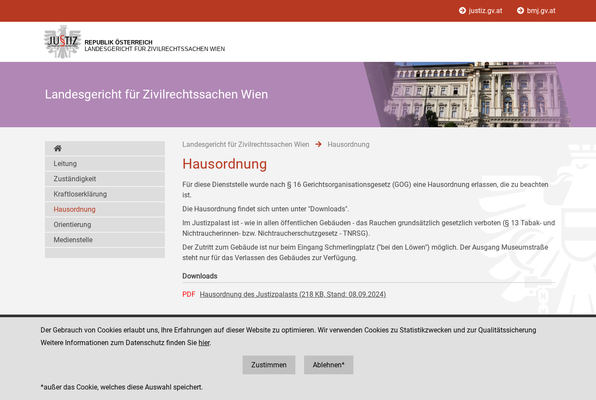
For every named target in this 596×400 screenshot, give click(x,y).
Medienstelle (73, 240)
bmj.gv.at (540, 11)
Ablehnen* (329, 365)
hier (204, 343)
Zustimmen (269, 365)
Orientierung (72, 224)
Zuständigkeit (75, 179)
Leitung (65, 163)
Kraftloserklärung (80, 194)
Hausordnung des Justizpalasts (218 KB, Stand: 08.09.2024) (293, 294)
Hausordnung (75, 209)
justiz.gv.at (485, 11)
